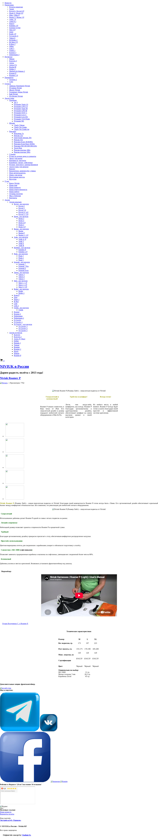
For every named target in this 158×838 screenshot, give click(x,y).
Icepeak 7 (22, 264)
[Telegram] (20, 731)
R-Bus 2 (12, 44)
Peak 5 (21, 260)
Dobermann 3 (14, 55)
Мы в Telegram (15, 196)
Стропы (12, 154)
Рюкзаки (12, 131)
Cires (11, 82)
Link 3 (11, 48)
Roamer (17, 347)
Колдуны (12, 179)
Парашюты (9, 77)
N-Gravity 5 (23, 331)
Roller (21, 291)
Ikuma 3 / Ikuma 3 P (16, 17)
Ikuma (21, 231)
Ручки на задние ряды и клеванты (22, 156)
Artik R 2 (12, 21)
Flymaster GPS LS (21, 107)
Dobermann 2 (19, 318)
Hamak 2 (17, 343)
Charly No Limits (20, 127)
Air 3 (16, 102)
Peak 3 (21, 256)
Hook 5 (21, 225)
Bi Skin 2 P (13, 42)
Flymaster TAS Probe (22, 119)
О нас (7, 181)
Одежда (8, 84)
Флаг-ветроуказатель (17, 173)
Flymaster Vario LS (21, 104)
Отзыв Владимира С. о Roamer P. (15, 624)
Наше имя (13, 185)
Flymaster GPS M (20, 111)
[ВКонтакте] (48, 731)
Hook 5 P (22, 227)
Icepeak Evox (24, 270)
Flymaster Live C (20, 115)
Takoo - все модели (21, 272)
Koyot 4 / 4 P (23, 212)
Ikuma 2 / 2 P (23, 235)
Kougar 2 (17, 314)
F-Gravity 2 (18, 322)
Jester (11, 32)
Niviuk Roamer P (10, 378)
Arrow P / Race (19, 339)
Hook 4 (21, 221)
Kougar (16, 312)
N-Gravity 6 (13, 36)
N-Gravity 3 (23, 326)
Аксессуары (9, 98)
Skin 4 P (12, 30)
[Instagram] (55, 781)
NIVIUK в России (14, 366)
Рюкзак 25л (18, 136)
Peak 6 (11, 24)
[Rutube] (64, 781)
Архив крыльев (15, 202)
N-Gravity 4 (23, 329)
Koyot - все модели (21, 204)
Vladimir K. (26, 835)
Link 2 (16, 306)
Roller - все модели (21, 289)
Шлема (12, 123)
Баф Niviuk (13, 94)
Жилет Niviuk (14, 90)
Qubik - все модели (21, 308)
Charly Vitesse (19, 125)
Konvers (17, 335)
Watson (16, 353)
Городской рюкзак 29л (22, 138)
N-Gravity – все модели (23, 324)
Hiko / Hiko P (14, 15)
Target (11, 9)
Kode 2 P (12, 34)
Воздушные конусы (17, 177)
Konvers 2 (18, 337)
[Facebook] (25, 781)
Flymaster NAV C (20, 113)
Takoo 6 (12, 38)
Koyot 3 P (22, 210)
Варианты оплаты (7, 814)
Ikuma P (22, 233)
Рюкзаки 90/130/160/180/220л (25, 146)
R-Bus (16, 302)
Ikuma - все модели (21, 229)
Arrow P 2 (13, 65)
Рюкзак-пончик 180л (22, 150)
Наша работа (14, 192)
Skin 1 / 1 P (23, 283)
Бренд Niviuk (14, 183)
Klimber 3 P (13, 26)
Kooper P (12, 73)
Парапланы (9, 5)
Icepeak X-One (14, 28)
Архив (7, 200)
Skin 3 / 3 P (23, 287)
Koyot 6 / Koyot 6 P (16, 11)
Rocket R (12, 67)
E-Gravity (17, 320)
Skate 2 (16, 299)
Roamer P (17, 355)
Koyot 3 (22, 208)
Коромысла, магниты (17, 160)
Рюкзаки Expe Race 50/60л (24, 144)
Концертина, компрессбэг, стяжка (22, 171)
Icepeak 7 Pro (24, 266)
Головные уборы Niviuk (18, 92)
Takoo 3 (22, 275)
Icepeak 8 (22, 268)
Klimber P (22, 250)
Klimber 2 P (23, 252)
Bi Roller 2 (13, 40)
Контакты (13, 198)
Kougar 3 (12, 53)
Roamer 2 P (13, 75)
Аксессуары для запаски (18, 167)
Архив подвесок (15, 333)
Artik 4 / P (22, 239)
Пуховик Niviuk (15, 88)
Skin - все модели (21, 281)
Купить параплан (16, 7)
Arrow (11, 63)
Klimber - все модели (22, 248)
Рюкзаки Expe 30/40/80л (23, 142)
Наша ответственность (18, 190)
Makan (11, 59)
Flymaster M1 (19, 121)
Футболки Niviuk (16, 96)
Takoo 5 (22, 279)
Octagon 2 (13, 80)
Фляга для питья (15, 175)
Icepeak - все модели (22, 262)
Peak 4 (21, 258)
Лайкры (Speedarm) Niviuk (19, 86)
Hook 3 (21, 219)
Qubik (21, 310)
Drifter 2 (12, 69)
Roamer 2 (17, 349)
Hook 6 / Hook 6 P (16, 13)
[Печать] (3, 383)
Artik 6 (21, 243)
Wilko (11, 46)
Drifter (16, 341)
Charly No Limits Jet (21, 129)
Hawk (16, 351)
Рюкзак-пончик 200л (22, 152)
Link (15, 304)
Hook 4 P (22, 223)
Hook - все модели (21, 216)
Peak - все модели (21, 254)
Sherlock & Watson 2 (17, 71)
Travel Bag (18, 148)
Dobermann (18, 316)
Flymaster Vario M (21, 109)
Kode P (16, 295)
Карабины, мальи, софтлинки (21, 163)
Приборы (13, 100)
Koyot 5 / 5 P (23, 214)
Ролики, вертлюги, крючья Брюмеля (23, 165)
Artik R (21, 246)
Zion (15, 297)
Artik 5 (21, 241)
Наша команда (15, 187)
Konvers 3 (13, 61)
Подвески (8, 57)
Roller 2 (21, 293)
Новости (8, 3)
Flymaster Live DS (21, 117)
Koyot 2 (22, 206)
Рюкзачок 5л (19, 133)
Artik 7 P (12, 19)
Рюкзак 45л (18, 140)
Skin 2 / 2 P (23, 285)
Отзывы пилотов (16, 194)
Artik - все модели (21, 237)
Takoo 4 (22, 277)
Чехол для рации (15, 158)
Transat (16, 345)
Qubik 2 (12, 51)
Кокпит (12, 169)
